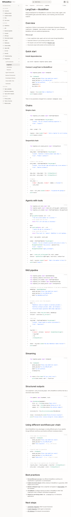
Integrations (32, 5)
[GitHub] (64, 2)
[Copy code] (63, 60)
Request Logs (51, 42)
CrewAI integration (32, 509)
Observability (61, 486)
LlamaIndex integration (33, 506)
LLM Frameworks (39, 5)
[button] (9, 2)
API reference (31, 511)
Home (27, 5)
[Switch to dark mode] (67, 2)
